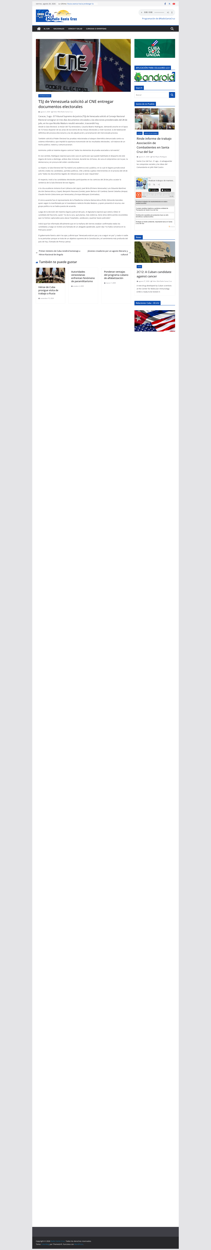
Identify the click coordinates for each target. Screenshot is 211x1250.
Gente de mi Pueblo (151, 133)
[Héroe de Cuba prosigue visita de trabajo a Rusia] (50, 269)
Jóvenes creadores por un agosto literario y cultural (108, 253)
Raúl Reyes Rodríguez (159, 157)
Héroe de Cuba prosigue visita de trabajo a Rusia (48, 290)
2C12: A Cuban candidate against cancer (154, 274)
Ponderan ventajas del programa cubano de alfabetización (116, 275)
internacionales (44, 96)
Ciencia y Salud (75, 28)
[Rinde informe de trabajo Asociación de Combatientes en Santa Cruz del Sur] (154, 119)
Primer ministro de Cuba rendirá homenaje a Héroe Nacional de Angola (59, 253)
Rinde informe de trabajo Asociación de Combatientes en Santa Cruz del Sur (154, 145)
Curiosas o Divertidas (96, 28)
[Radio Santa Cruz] (39, 29)
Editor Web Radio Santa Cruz (63, 112)
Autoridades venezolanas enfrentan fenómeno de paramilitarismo (83, 276)
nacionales (58, 28)
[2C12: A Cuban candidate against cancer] (154, 252)
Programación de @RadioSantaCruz (158, 18)
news (139, 266)
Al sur (47, 28)
